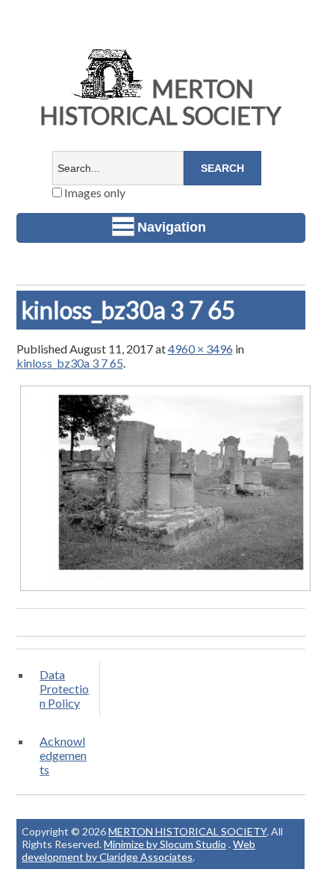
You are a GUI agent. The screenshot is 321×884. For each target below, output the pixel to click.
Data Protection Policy (64, 688)
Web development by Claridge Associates (138, 850)
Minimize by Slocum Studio (165, 844)
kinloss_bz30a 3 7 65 (69, 363)
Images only (93, 192)
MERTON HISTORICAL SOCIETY (160, 102)
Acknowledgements (63, 755)
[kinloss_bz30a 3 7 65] (165, 590)
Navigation (171, 227)
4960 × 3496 (200, 348)
